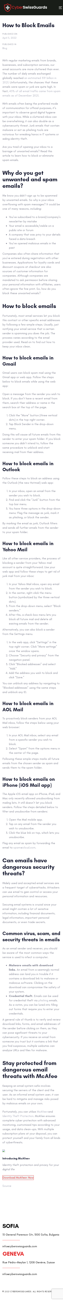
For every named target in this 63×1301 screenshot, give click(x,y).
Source (6, 1186)
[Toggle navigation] (53, 7)
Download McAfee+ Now (18, 1177)
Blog (4, 48)
